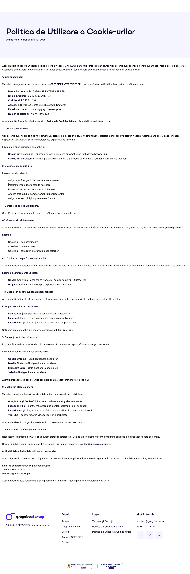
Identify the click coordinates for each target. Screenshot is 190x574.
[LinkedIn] (159, 535)
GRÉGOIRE (23, 525)
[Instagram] (149, 535)
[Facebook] (141, 535)
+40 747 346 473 (39, 113)
